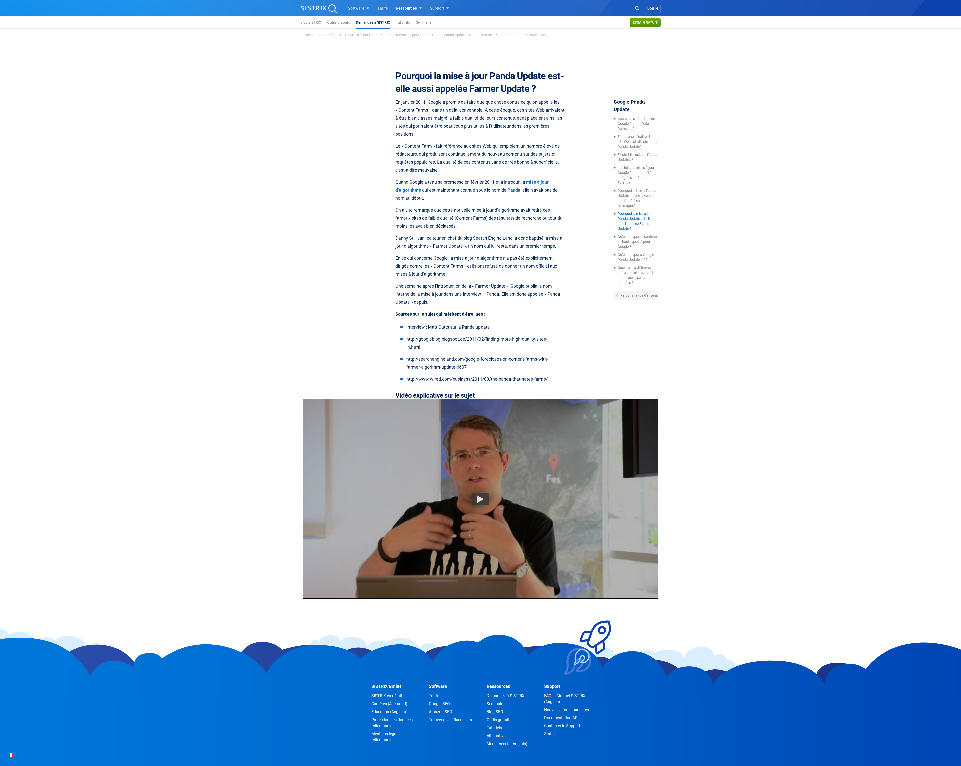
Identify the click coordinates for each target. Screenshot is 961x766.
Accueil (305, 35)
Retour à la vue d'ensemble (639, 295)
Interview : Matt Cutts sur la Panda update (448, 327)
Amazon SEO (440, 711)
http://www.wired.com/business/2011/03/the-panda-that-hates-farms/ (477, 379)
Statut (549, 733)
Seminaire (424, 22)
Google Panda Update (449, 35)
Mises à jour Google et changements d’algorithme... (389, 35)
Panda (513, 190)
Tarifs (382, 8)
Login (652, 9)
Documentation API (561, 717)
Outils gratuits (338, 22)
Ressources (407, 8)
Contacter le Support (562, 725)
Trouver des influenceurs (450, 719)
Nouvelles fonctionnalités (566, 709)
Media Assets (507, 743)
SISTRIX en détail (386, 695)
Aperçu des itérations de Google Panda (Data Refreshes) (636, 124)
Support (437, 8)
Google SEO (439, 703)
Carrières (389, 703)
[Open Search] (637, 8)
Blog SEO (495, 711)
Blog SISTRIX (310, 22)
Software (356, 8)
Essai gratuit (645, 22)
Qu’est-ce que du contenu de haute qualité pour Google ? (637, 242)
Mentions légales (386, 736)
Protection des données (392, 722)
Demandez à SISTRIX (373, 22)
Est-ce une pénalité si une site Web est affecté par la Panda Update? (637, 142)
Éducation (388, 711)
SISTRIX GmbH (386, 686)
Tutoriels (403, 22)
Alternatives (497, 735)
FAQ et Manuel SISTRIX (564, 698)
